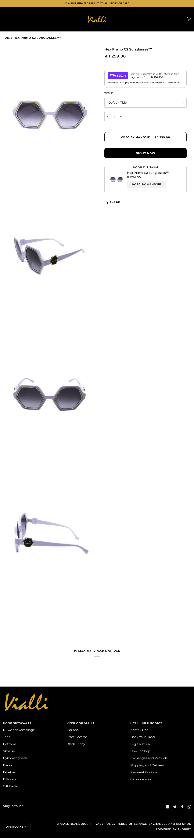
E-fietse (9, 772)
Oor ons (72, 730)
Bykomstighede (15, 758)
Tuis (6, 37)
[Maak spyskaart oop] (8, 19)
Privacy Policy (103, 823)
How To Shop (140, 751)
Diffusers (9, 779)
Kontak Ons (139, 730)
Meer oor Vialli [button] (80, 723)
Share (115, 202)
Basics (8, 765)
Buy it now (145, 153)
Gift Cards (10, 786)
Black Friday (76, 744)
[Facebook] (167, 807)
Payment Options (143, 772)
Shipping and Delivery (147, 765)
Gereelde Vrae (140, 779)
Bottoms (9, 744)
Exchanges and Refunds (148, 758)
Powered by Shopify (173, 829)
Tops (6, 737)
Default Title (117, 102)
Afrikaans (15, 826)
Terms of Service (132, 823)
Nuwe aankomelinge (19, 730)
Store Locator (77, 737)
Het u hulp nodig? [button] (146, 723)
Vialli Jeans (70, 823)
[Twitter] (175, 807)
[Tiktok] (182, 807)
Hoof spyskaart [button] (17, 723)
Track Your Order (142, 737)
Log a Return (140, 744)
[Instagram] (189, 807)
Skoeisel (9, 751)
